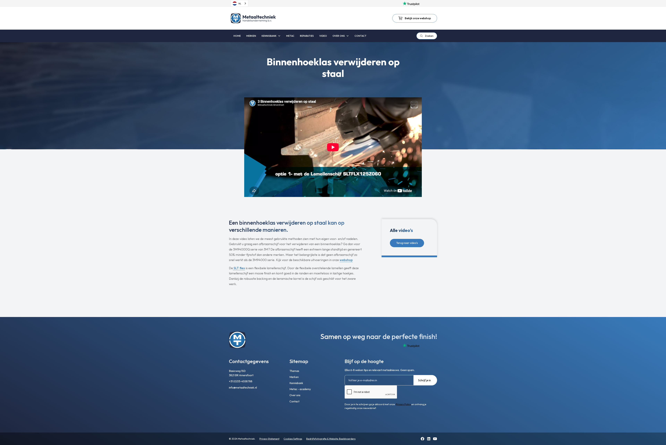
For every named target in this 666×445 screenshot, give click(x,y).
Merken (294, 377)
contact (360, 35)
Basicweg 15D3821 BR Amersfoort (241, 373)
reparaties (307, 35)
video (323, 35)
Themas (294, 371)
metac (290, 35)
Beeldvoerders (347, 438)
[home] (253, 18)
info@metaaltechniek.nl (243, 387)
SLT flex (239, 268)
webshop (346, 260)
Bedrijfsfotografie (316, 438)
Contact (294, 401)
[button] (271, 36)
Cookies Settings (293, 438)
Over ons (294, 395)
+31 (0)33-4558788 (240, 381)
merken (251, 35)
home (237, 35)
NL (239, 3)
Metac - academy (300, 389)
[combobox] (239, 3)
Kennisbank (296, 383)
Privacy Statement (269, 438)
